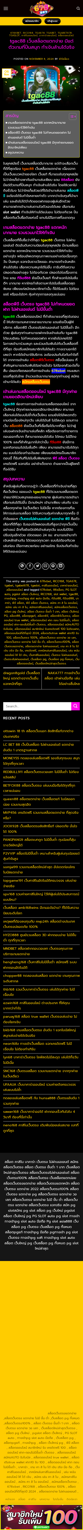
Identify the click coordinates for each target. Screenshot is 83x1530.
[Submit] (75, 706)
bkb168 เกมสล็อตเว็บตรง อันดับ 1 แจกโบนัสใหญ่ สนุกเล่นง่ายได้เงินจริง (39, 1033)
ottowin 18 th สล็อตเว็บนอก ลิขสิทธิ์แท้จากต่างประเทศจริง (38, 734)
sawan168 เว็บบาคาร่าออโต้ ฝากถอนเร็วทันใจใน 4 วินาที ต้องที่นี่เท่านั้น (39, 1114)
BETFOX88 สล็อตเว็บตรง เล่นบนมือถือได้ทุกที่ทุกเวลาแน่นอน (39, 788)
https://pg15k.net (25, 1291)
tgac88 (73, 594)
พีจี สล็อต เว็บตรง (37, 603)
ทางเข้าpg (10, 598)
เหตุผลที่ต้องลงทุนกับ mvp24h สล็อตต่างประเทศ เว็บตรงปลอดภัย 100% (39, 924)
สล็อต (21, 1499)
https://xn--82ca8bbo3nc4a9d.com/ (36, 1381)
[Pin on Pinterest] (53, 566)
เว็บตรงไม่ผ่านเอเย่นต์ (16, 659)
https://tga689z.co (57, 1267)
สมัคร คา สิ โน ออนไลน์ (63, 603)
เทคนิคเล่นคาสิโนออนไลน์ (52, 651)
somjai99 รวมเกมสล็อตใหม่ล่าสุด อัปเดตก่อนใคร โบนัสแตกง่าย (39, 870)
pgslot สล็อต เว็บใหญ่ (25, 594)
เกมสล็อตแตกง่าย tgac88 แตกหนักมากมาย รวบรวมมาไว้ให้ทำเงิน (37, 125)
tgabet (51, 33)
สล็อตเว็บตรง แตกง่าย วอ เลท (57, 638)
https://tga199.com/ (57, 1335)
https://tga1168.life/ (56, 1315)
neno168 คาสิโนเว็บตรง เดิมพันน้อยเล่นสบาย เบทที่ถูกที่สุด (41, 1128)
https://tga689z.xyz (26, 1271)
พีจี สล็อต (18, 603)
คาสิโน (32, 1499)
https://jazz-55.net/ (62, 1364)
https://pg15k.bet (28, 1281)
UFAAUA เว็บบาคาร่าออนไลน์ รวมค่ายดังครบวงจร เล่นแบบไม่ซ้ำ (39, 1087)
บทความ (45, 1499)
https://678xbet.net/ (26, 1320)
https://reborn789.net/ (22, 1340)
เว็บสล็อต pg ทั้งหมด (60, 659)
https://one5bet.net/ (57, 1330)
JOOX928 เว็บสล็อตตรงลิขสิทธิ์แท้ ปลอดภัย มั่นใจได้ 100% (40, 829)
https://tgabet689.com (24, 1393)
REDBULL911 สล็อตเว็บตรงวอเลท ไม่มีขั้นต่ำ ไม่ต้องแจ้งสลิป (41, 774)
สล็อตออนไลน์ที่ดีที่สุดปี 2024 (21, 633)
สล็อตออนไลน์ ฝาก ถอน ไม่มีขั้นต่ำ (50, 620)
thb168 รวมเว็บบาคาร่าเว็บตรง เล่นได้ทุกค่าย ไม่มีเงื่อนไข (39, 992)
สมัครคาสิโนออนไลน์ (40, 607)
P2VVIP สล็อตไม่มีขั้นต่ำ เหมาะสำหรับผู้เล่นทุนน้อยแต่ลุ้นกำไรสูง (41, 856)
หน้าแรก (10, 1499)
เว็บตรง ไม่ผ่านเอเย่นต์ (64, 655)
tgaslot (14, 35)
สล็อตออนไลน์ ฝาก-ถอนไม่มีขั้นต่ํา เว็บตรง (41, 622)
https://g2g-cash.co (57, 1276)
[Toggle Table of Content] (70, 116)
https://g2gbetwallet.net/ (33, 1379)
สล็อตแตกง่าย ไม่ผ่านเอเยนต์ (42, 646)
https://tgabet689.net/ (59, 1393)
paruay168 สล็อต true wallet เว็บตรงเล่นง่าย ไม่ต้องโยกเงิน (40, 1019)
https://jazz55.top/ (42, 1359)
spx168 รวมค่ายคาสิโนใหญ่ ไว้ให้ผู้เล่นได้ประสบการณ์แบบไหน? (41, 897)
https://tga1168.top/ (26, 1315)
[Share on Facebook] (29, 566)
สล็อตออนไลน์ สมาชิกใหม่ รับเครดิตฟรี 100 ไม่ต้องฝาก (46, 629)
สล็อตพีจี (42, 616)
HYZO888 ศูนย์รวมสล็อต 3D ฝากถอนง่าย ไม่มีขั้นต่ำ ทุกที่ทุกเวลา (39, 938)
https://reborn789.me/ (27, 1345)
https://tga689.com (26, 1389)
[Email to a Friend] (45, 566)
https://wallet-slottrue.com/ (31, 1403)
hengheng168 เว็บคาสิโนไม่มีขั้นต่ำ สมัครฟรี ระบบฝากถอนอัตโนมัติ (40, 965)
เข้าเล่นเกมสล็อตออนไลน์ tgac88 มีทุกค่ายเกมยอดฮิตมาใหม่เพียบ (41, 145)
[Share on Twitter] (37, 566)
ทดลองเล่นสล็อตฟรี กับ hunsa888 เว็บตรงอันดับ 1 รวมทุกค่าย (41, 1101)
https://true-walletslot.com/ (52, 1408)
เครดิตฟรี (30, 651)
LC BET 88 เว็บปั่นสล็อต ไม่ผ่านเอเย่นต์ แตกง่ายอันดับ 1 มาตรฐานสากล (38, 747)
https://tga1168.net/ (56, 1310)
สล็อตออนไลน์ (66, 35)
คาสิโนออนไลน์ (29, 35)
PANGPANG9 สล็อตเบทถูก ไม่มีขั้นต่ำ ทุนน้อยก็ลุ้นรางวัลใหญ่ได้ (39, 842)
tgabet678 (65, 33)
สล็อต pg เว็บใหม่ (14, 612)
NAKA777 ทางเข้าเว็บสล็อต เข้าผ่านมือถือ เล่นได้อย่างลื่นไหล (62, 678)
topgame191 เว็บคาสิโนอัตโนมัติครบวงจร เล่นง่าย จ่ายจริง (39, 883)
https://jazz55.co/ (21, 1369)
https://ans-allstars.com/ (26, 1325)
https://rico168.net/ (60, 1325)
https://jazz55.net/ (59, 1345)
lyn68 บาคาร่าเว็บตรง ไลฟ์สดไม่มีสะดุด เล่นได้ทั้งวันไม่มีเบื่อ (40, 1060)
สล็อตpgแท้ (29, 616)
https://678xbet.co (57, 1320)
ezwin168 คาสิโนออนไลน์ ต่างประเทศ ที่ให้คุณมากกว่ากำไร (36, 1006)
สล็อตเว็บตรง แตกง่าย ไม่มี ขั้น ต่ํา (24, 642)
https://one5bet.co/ (26, 1335)
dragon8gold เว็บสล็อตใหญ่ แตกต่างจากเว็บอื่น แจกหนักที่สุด (21, 678)
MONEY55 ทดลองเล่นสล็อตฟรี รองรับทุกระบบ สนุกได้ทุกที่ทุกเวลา (41, 761)
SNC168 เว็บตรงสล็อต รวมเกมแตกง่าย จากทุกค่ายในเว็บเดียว (40, 1074)
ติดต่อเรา (72, 1499)
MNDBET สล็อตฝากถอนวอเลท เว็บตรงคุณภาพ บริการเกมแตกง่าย (38, 951)
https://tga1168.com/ (27, 1306)
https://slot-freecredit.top (31, 1355)
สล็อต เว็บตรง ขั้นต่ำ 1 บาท (43, 612)
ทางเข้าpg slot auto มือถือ (34, 598)
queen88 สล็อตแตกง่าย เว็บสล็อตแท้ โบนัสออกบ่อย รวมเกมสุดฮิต (39, 802)
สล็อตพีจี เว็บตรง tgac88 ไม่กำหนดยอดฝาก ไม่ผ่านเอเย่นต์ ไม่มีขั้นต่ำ (39, 135)
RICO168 (28, 33)
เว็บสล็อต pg (38, 659)
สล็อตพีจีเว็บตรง (60, 616)
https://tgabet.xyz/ (57, 1306)
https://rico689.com (56, 1271)
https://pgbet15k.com (55, 1291)
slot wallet (60, 594)
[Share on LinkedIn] (60, 566)
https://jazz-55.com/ (32, 1364)
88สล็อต (58, 590)
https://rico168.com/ (25, 1330)
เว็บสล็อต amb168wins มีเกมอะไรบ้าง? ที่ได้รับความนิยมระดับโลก (41, 910)
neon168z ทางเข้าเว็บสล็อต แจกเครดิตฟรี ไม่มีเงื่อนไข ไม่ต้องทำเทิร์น (37, 1046)
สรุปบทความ (16, 152)
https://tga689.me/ (56, 1389)
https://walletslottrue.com (22, 1350)
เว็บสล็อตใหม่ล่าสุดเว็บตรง (50, 663)
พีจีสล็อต (64, 59)
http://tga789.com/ (26, 1310)
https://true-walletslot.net (59, 1340)
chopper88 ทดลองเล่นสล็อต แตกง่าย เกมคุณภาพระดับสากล (41, 978)
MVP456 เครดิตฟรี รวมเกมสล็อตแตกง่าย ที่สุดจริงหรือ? (41, 815)
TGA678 (40, 33)
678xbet (15, 33)
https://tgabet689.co (21, 1398)
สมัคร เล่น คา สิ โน (16, 607)
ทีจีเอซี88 (68, 598)
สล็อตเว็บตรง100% (58, 642)
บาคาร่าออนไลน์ (47, 35)
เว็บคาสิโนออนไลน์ (39, 655)
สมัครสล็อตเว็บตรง (65, 607)
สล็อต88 (15, 616)
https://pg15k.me (54, 1281)
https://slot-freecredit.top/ (27, 1413)
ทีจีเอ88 (56, 598)
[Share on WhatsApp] (22, 566)
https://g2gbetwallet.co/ (61, 1384)
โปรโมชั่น (58, 1499)
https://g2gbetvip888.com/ (55, 1369)
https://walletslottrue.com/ (57, 1398)
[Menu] (5, 8)
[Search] (78, 8)
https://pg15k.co (55, 1286)
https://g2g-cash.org (26, 1276)
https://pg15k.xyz (29, 1286)
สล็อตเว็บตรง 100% (25, 638)
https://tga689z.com (27, 1267)
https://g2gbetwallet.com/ (41, 1374)
